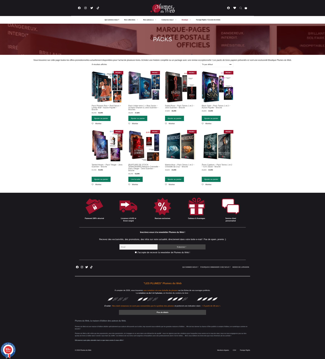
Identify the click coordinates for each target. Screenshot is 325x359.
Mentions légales (223, 350)
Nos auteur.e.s (148, 20)
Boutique (185, 20)
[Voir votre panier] (246, 8)
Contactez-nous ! (167, 20)
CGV (234, 350)
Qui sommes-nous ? (112, 20)
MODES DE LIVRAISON (240, 267)
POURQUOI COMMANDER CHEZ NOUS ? (215, 267)
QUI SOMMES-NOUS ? (190, 267)
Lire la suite (135, 179)
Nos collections (129, 20)
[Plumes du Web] (162, 8)
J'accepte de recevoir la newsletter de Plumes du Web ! (163, 252)
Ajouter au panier (101, 118)
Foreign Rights (245, 350)
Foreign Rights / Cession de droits (208, 20)
